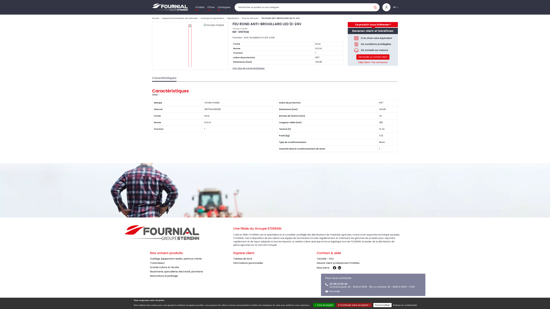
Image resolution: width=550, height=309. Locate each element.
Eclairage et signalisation (212, 18)
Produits (200, 7)
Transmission (157, 263)
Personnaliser (382, 305)
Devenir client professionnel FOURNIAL (338, 263)
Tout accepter (324, 305)
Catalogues (223, 7)
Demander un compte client (373, 57)
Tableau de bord (242, 258)
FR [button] (394, 7)
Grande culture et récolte (164, 267)
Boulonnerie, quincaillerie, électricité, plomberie (176, 271)
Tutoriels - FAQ (325, 258)
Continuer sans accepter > (355, 305)
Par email (334, 291)
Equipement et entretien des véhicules (180, 18)
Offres (211, 7)
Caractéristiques (164, 78)
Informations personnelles (248, 263)
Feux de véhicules (250, 18)
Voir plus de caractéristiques (248, 68)
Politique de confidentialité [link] (405, 305)
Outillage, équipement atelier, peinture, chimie (176, 258)
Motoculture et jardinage (164, 276)
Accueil (155, 18)
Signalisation (233, 18)
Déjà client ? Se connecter (373, 62)
